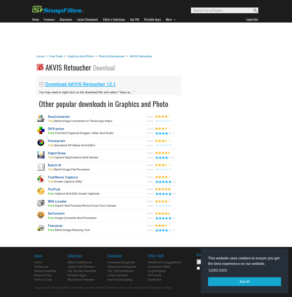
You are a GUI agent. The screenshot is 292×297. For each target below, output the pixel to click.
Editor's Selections (80, 262)
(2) (173, 133)
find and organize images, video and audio (81, 133)
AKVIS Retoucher (141, 56)
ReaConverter (59, 117)
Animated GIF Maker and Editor (71, 145)
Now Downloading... (120, 279)
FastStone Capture (63, 177)
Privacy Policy (43, 275)
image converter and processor (72, 218)
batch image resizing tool (69, 230)
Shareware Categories (121, 266)
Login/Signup (157, 271)
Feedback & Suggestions (164, 262)
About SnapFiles (45, 271)
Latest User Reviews (81, 266)
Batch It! (54, 165)
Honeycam (56, 141)
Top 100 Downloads (120, 271)
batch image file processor (69, 169)
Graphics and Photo (81, 56)
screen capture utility (65, 181)
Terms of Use (43, 279)
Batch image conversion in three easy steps (80, 121)
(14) (174, 193)
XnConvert (56, 213)
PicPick (54, 189)
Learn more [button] (218, 270)
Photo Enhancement (112, 56)
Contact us (41, 266)
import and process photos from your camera (82, 205)
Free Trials (56, 56)
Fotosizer (55, 226)
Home (40, 56)
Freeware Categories (121, 262)
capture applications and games (73, 157)
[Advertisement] (146, 38)
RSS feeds (155, 275)
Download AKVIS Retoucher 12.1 (80, 84)
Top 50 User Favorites (82, 271)
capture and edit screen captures (73, 193)
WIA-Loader (57, 201)
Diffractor (56, 129)
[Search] (253, 11)
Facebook (154, 279)
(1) (173, 157)
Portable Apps (77, 275)
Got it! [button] (245, 281)
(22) (174, 181)
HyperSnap (57, 153)
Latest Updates (117, 275)
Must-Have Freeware (81, 279)
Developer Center (159, 266)
